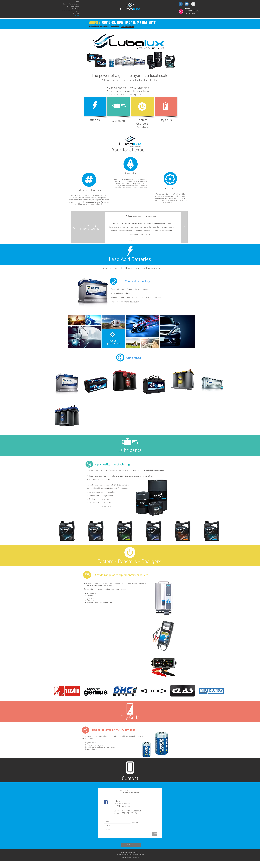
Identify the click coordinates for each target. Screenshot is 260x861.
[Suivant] (184, 227)
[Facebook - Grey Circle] (193, 4)
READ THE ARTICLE (127, 26)
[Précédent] (74, 227)
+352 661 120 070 (128, 813)
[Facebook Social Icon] (106, 802)
